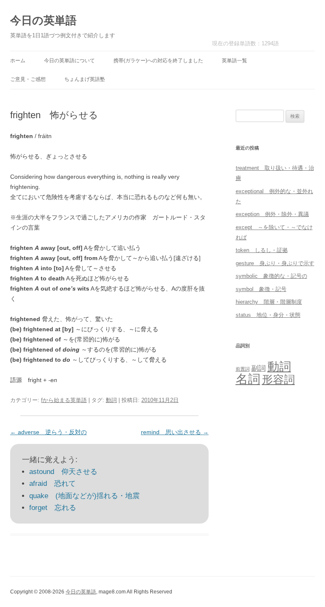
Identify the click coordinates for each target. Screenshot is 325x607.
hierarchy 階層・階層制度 (269, 302)
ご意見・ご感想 (28, 79)
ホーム (17, 61)
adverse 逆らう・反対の (48, 432)
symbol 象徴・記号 (261, 289)
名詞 (248, 379)
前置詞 (243, 368)
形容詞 (278, 379)
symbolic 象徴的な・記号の (271, 276)
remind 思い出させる (175, 432)
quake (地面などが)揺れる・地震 (84, 496)
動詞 (111, 400)
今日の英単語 (43, 20)
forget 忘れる (52, 508)
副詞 (258, 368)
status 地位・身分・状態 (268, 315)
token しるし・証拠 (262, 250)
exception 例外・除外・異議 (272, 214)
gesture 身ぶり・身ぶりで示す (275, 263)
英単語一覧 (234, 61)
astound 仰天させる (63, 472)
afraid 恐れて (52, 484)
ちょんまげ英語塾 (84, 79)
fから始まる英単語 (64, 400)
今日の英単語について (69, 61)
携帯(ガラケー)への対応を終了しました (158, 61)
